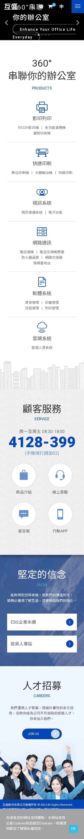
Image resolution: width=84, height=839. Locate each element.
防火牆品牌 (30, 258)
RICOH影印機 (28, 128)
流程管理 (32, 308)
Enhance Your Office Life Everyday (44, 33)
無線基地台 (42, 263)
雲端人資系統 (41, 348)
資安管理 (32, 303)
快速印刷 (65, 173)
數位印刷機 (20, 173)
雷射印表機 (42, 133)
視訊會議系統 (32, 212)
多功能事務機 (55, 128)
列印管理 (52, 308)
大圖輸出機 (44, 173)
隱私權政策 (32, 829)
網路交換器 (53, 258)
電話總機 (27, 252)
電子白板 (55, 212)
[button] (35, 35)
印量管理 (52, 303)
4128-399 (42, 442)
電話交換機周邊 (52, 252)
